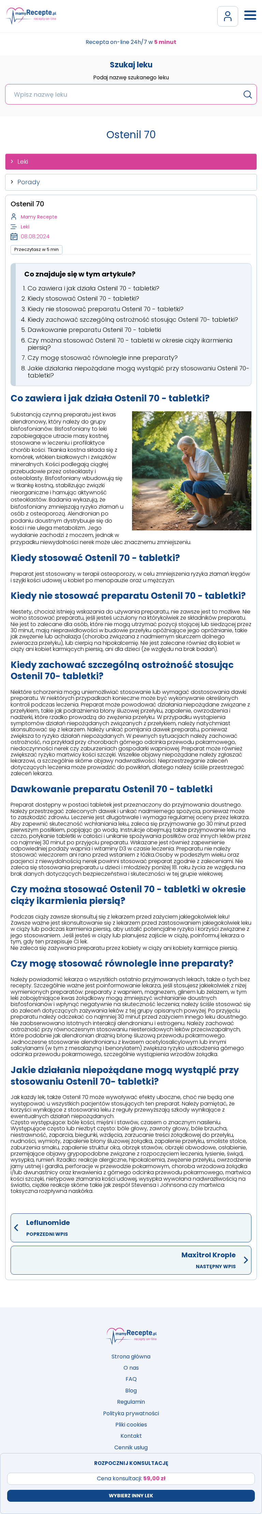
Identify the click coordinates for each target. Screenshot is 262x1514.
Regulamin (131, 1402)
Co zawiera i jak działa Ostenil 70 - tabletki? (93, 288)
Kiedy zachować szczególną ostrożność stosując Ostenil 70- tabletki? (133, 319)
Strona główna (131, 1356)
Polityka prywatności (131, 1413)
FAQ (131, 1379)
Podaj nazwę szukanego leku (131, 78)
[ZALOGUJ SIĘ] (227, 16)
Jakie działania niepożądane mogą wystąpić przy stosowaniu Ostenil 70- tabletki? (138, 372)
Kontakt (131, 1436)
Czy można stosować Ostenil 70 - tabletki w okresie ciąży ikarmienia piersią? (130, 344)
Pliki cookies (131, 1425)
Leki (22, 161)
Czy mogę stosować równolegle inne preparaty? (103, 357)
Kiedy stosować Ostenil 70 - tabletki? (83, 298)
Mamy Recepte (39, 216)
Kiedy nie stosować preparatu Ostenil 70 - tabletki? (106, 309)
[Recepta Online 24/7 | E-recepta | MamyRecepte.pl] (30, 16)
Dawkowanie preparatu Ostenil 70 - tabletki (94, 329)
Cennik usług (131, 1447)
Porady (28, 182)
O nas (131, 1368)
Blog (131, 1391)
